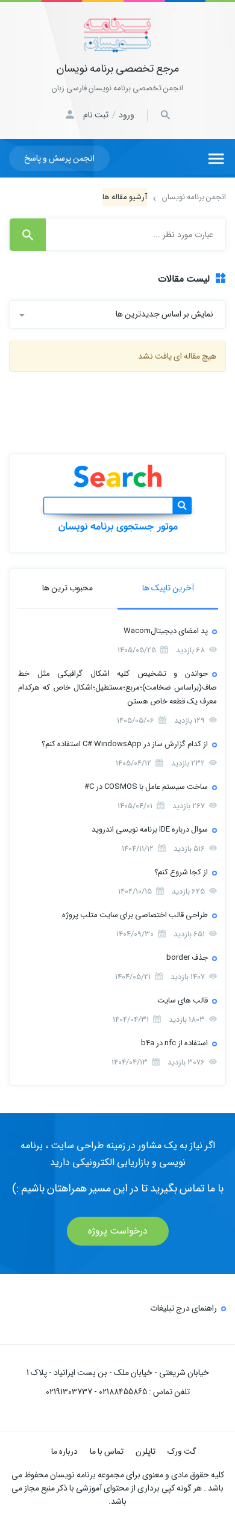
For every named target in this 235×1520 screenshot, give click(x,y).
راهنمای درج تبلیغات (183, 1308)
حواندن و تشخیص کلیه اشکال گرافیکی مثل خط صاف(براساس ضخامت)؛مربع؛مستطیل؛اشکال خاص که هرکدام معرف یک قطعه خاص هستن (117, 687)
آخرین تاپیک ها (168, 588)
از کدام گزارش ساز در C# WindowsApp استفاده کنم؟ (125, 744)
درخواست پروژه (118, 1230)
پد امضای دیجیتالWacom (166, 631)
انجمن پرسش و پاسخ (59, 158)
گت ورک (182, 1451)
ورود (126, 115)
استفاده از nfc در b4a (174, 1043)
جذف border (187, 957)
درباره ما (64, 1451)
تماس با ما (107, 1451)
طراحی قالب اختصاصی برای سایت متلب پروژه (135, 915)
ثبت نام (95, 115)
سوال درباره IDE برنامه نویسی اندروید (150, 829)
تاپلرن (145, 1451)
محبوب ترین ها (67, 588)
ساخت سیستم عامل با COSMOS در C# (146, 786)
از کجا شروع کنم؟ (181, 872)
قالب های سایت (182, 1000)
